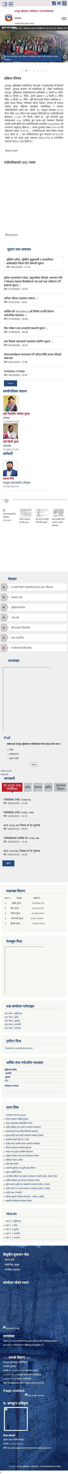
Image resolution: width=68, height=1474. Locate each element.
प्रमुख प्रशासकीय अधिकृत (17, 482)
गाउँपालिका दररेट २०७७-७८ (17, 799)
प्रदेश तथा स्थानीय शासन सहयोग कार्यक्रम (23, 1143)
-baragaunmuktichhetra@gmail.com (25, 1382)
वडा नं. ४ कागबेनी (13, 1233)
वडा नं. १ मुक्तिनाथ (13, 1221)
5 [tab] (37, 70)
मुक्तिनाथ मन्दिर (11, 1069)
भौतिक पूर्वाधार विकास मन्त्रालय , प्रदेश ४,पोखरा (25, 1196)
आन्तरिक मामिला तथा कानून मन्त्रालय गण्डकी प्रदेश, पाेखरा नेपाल (31, 1176)
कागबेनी (8, 1073)
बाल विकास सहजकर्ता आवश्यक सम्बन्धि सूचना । (28, 341)
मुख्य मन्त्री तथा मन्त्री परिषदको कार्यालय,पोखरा (24, 1135)
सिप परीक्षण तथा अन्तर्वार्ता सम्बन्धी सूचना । (26, 328)
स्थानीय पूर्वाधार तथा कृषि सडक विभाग (21, 1168)
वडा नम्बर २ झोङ (12, 1017)
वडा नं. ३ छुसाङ (12, 1229)
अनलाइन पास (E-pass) (16, 1115)
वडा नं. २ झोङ (12, 1225)
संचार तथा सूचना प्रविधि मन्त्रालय (19, 1151)
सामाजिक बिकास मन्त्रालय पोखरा (19, 1200)
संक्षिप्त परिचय (12, 78)
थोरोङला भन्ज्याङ (12, 1085)
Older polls (6, 771)
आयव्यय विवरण (60, 787)
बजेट (28, 787)
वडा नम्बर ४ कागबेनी (13, 1024)
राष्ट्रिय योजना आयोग (14, 1160)
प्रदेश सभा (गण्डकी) (14, 1192)
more (10, 383)
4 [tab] (33, 70)
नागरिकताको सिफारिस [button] (21, 648)
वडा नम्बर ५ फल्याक (13, 1028)
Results (4, 774)
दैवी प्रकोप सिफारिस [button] (20, 627)
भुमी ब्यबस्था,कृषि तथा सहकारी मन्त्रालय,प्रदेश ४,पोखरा (28, 1184)
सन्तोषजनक (14, 754)
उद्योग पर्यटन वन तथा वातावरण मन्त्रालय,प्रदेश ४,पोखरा (28, 1188)
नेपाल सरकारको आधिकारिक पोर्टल (19, 1123)
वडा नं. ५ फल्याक (13, 1237)
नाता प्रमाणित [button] (17, 637)
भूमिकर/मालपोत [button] (18, 607)
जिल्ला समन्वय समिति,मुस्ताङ (17, 1119)
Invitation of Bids (14, 371)
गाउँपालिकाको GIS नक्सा (20, 162)
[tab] (34, 587)
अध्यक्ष (6, 417)
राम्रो (11, 749)
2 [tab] (26, 70)
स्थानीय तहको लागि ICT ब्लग (17, 1139)
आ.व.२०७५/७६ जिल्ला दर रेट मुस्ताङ (21, 850)
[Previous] (3, 56)
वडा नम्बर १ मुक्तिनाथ (13, 1013)
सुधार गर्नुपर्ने (14, 758)
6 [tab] (41, 70)
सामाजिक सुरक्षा (12, 1264)
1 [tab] (22, 70)
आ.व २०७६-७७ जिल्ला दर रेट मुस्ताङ (21, 825)
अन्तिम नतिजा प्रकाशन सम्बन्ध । (21, 298)
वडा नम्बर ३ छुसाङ (12, 1020)
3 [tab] (30, 70)
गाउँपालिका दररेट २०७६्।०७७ (18, 812)
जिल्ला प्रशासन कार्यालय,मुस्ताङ (18, 1147)
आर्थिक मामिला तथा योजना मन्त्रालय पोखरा (23, 1180)
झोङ (7, 1080)
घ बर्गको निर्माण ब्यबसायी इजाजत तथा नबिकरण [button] (32, 587)
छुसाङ (8, 1077)
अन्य (8, 863)
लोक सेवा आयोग (12, 1164)
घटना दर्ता (9, 1259)
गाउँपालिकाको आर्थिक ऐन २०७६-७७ (21, 838)
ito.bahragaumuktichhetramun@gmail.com (30, 1447)
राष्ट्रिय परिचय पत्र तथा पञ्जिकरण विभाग (22, 1155)
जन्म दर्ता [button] (15, 617)
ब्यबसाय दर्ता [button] (16, 597)
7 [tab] (45, 70)
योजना (38, 787)
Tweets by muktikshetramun (19, 1048)
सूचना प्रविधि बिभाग (14, 1172)
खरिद (48, 787)
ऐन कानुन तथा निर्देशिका (12, 787)
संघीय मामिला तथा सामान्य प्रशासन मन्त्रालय (23, 1127)
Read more (11, 150)
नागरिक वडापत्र (12, 1269)
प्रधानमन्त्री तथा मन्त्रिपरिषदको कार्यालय (22, 1131)
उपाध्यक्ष (7, 445)
